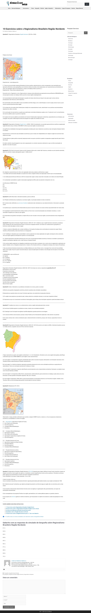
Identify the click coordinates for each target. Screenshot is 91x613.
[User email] (4, 569)
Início (9, 8)
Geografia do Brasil (12, 574)
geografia (6, 574)
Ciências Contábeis (72, 122)
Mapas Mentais (79, 8)
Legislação (70, 118)
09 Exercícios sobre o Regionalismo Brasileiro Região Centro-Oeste (22, 508)
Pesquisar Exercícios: (72, 1)
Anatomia (70, 38)
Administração (71, 120)
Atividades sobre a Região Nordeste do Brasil (17, 511)
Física (32, 8)
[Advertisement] (45, 18)
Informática (71, 116)
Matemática (58, 8)
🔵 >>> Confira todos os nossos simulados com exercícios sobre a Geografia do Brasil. (23, 516)
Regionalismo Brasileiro (29, 574)
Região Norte (23, 124)
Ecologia (70, 45)
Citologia (70, 42)
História (42, 8)
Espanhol (70, 89)
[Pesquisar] (86, 32)
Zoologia (70, 59)
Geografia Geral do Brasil (14, 573)
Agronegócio (9, 421)
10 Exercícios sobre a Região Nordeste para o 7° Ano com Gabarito (22, 513)
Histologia (70, 55)
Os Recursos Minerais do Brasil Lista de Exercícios (18, 510)
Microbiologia (71, 57)
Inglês (69, 87)
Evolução (70, 49)
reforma (13, 496)
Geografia (37, 8)
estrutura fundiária (23, 203)
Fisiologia (70, 51)
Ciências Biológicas (16, 8)
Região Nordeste (24, 34)
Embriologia (71, 47)
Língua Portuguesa (66, 8)
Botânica (70, 40)
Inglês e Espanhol (49, 8)
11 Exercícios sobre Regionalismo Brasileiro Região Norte (20, 507)
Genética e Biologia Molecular (75, 53)
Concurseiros (26, 8)
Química (73, 8)
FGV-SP (30, 471)
